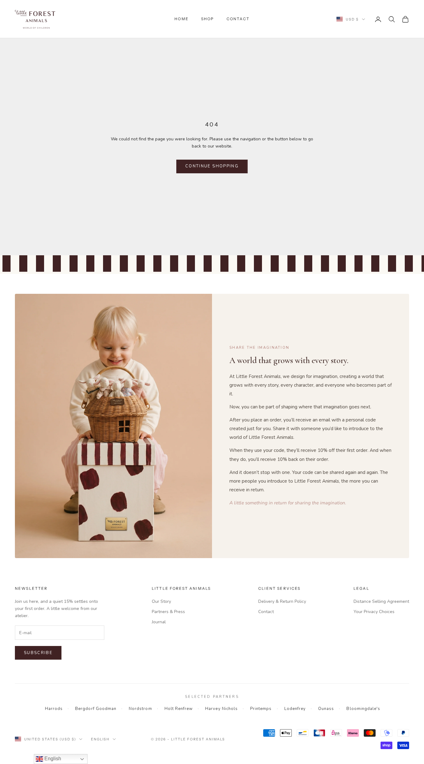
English (100, 739)
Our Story (161, 601)
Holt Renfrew (179, 709)
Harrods (54, 709)
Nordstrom (140, 709)
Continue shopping (212, 166)
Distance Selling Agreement (381, 601)
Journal (159, 622)
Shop (207, 18)
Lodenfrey (295, 709)
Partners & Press (168, 612)
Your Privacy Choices (374, 612)
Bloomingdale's (363, 709)
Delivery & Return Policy (282, 601)
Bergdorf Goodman (95, 709)
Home (181, 18)
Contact (238, 18)
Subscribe (38, 653)
